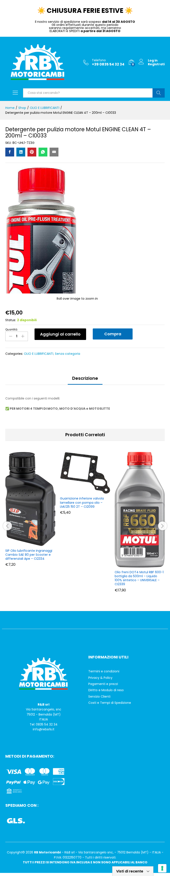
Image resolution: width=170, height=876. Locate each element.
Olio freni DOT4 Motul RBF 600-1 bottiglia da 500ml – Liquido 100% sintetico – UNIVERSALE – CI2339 (139, 578)
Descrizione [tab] (85, 378)
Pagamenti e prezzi (103, 684)
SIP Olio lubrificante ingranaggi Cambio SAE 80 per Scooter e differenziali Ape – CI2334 (28, 555)
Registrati (156, 64)
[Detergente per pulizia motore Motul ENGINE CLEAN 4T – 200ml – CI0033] (9, 152)
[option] (30, 512)
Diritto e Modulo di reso (106, 690)
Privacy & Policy (100, 677)
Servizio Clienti (99, 696)
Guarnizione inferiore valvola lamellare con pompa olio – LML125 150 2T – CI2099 (82, 502)
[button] (30, 543)
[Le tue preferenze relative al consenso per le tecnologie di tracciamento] (162, 868)
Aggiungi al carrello (60, 334)
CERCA (159, 93)
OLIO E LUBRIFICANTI (38, 353)
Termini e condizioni (103, 671)
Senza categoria (67, 353)
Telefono (99, 60)
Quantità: (11, 329)
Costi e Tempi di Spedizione (109, 702)
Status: (10, 320)
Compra (112, 334)
